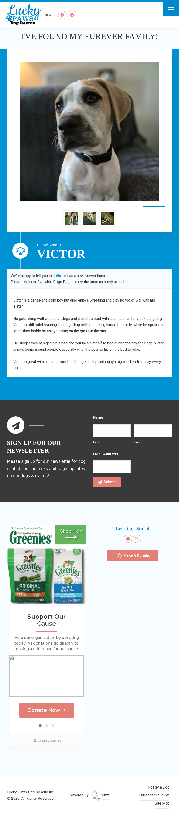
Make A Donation (137, 555)
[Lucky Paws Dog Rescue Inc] (21, 14)
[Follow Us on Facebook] (62, 15)
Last (137, 442)
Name (98, 417)
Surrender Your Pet (154, 795)
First (96, 442)
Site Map (162, 803)
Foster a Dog (158, 787)
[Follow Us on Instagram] (72, 15)
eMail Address (105, 454)
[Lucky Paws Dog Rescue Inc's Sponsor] (46, 564)
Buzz (104, 795)
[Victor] (89, 131)
